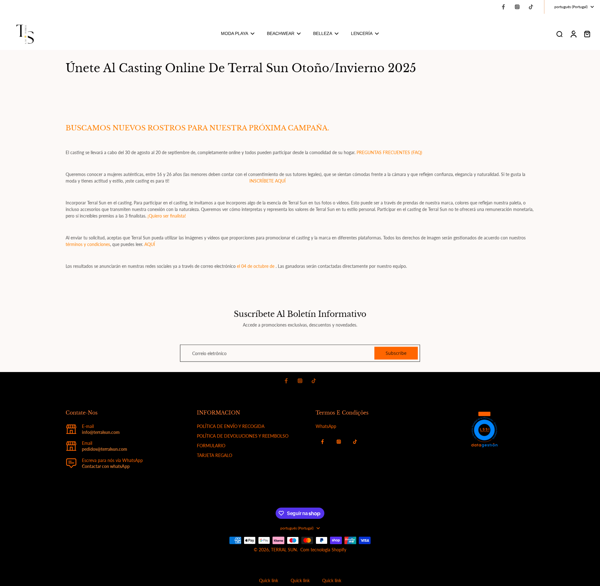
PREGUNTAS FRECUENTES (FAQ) (389, 152)
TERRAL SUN (284, 549)
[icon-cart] (587, 33)
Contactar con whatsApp (106, 466)
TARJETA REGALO (214, 455)
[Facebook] (503, 7)
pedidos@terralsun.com (104, 449)
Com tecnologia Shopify (323, 549)
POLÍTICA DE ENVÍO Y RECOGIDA (230, 426)
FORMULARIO (211, 445)
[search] (559, 33)
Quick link (268, 580)
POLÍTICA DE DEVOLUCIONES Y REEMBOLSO (242, 436)
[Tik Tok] (531, 7)
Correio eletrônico (209, 353)
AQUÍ (149, 244)
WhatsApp (326, 426)
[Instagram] (517, 7)
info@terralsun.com (101, 432)
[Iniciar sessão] (573, 33)
